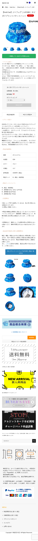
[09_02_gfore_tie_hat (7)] (27, 296)
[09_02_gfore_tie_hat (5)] (27, 282)
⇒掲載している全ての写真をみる (19, 56)
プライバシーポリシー (10, 519)
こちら (8, 243)
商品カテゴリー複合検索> (19, 341)
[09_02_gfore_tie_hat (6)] (10, 310)
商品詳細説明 (10, 114)
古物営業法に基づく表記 (11, 515)
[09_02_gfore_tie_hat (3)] (27, 268)
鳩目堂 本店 (5, 3)
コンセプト (7, 522)
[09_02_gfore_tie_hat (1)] (10, 268)
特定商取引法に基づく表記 (11, 511)
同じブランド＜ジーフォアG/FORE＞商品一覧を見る (20, 252)
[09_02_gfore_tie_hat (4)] (10, 296)
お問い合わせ (8, 526)
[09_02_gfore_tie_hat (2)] (10, 282)
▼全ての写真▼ (27, 114)
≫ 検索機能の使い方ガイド (19, 332)
